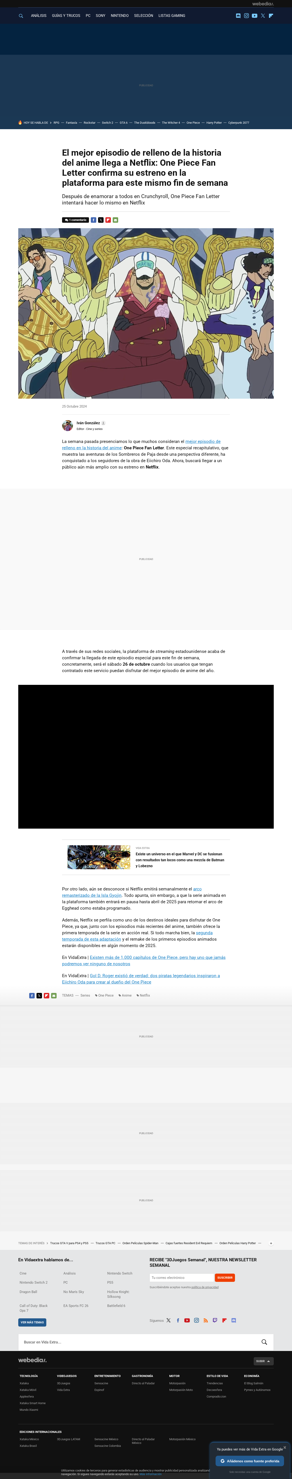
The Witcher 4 (171, 122)
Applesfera (27, 1396)
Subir (260, 1361)
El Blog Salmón (253, 1383)
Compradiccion (216, 1396)
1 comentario (77, 220)
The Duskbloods (144, 122)
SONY (100, 15)
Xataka (24, 1383)
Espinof (99, 1390)
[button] (90, 423)
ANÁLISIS (39, 15)
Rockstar (89, 122)
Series (85, 995)
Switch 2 (107, 122)
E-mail (115, 220)
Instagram (246, 15)
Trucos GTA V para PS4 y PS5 (69, 1243)
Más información (151, 1474)
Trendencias (215, 1383)
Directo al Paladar (143, 1383)
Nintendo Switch (119, 1273)
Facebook (93, 220)
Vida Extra (143, 848)
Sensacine (101, 1383)
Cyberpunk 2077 (238, 122)
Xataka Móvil (28, 1390)
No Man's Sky (73, 1292)
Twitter (263, 15)
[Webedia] (263, 3)
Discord (238, 15)
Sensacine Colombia (107, 1446)
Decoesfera (214, 1390)
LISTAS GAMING (172, 15)
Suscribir (224, 1277)
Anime (127, 995)
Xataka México (29, 1439)
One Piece (193, 122)
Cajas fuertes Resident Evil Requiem (189, 1243)
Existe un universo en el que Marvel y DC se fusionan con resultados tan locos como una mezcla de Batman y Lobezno (180, 860)
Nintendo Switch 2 (33, 1282)
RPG (56, 122)
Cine (23, 1273)
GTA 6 (124, 122)
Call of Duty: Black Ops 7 (34, 1308)
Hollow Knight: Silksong (118, 1294)
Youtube (254, 15)
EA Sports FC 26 (75, 1306)
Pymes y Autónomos (257, 1390)
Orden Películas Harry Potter (237, 1243)
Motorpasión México (182, 1439)
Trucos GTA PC (106, 1243)
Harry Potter (214, 122)
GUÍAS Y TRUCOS (66, 15)
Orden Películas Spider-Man (141, 1243)
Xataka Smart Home (33, 1403)
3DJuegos (63, 1383)
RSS (205, 1319)
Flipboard (271, 15)
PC (88, 15)
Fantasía (71, 122)
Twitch (215, 1319)
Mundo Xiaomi (29, 1409)
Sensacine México (106, 1439)
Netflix (145, 995)
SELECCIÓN (143, 15)
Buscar (264, 1342)
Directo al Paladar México (143, 1441)
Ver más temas (32, 1322)
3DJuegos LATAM (68, 1439)
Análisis (69, 1273)
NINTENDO (120, 15)
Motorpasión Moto (181, 1390)
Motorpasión (177, 1383)
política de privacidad (205, 1287)
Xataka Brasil (28, 1446)
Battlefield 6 (116, 1306)
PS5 (110, 1282)
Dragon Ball (28, 1292)
